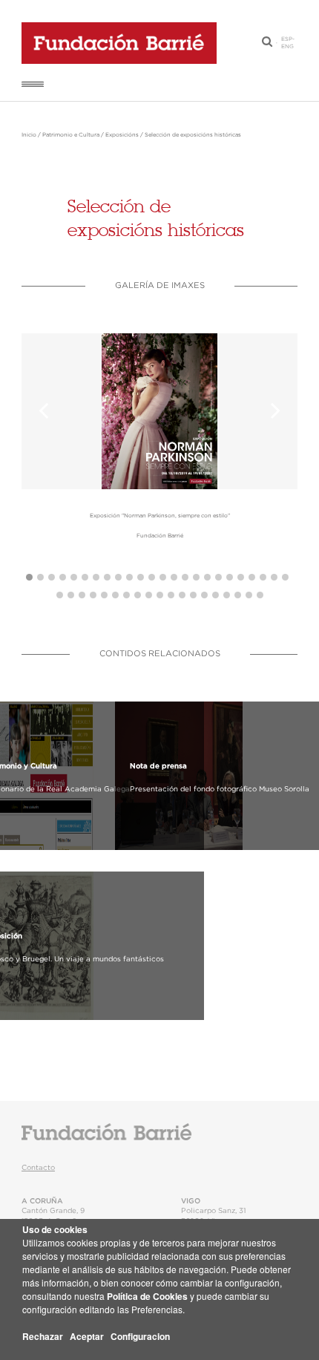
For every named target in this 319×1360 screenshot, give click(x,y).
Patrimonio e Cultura (70, 135)
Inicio (29, 135)
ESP (286, 39)
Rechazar (42, 1336)
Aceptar (87, 1336)
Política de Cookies (147, 1296)
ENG (287, 47)
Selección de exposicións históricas (193, 135)
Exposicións (122, 135)
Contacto (38, 1167)
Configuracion (140, 1336)
